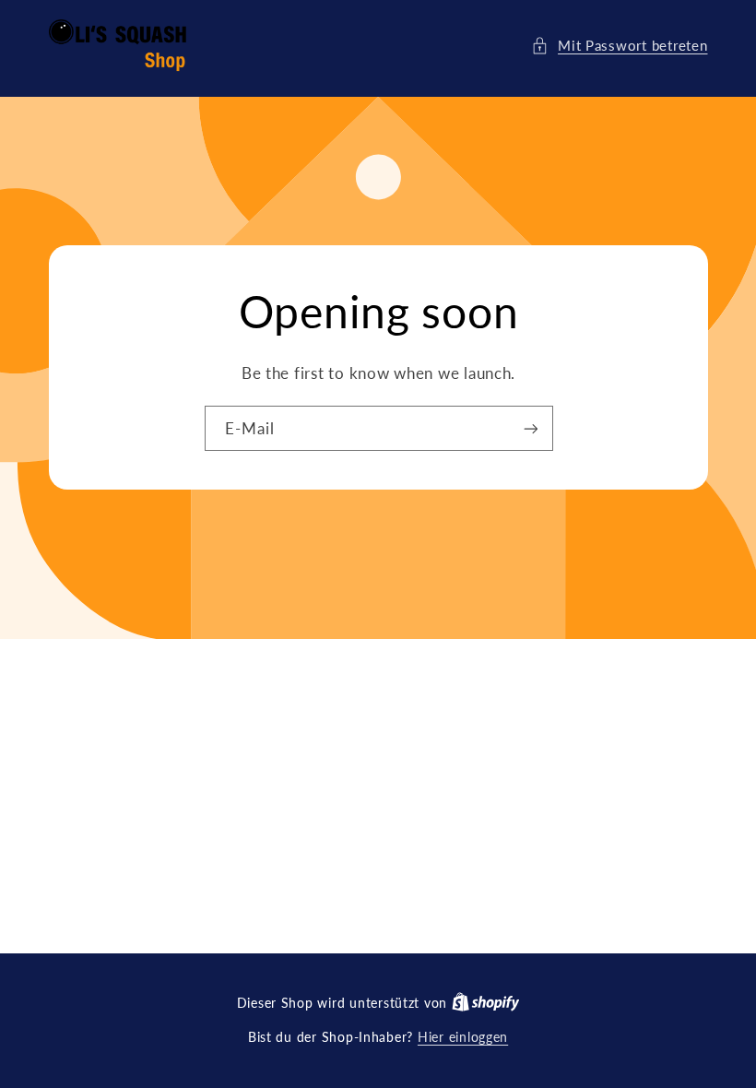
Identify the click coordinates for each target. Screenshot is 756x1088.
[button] (619, 46)
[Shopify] (486, 1003)
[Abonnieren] (530, 428)
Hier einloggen (463, 1037)
